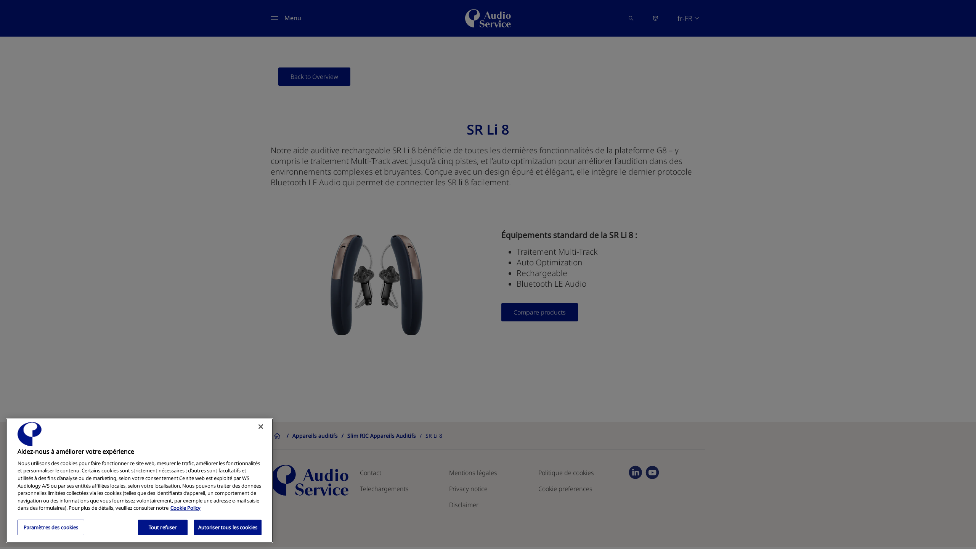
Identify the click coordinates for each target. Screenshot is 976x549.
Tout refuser (163, 526)
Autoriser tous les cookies (227, 526)
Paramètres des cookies (51, 526)
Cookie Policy (185, 507)
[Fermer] (260, 426)
